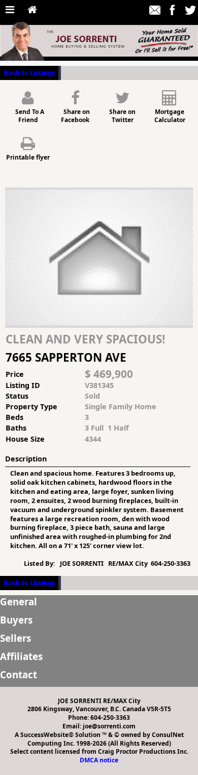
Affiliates (21, 656)
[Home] (32, 10)
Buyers (16, 619)
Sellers (15, 638)
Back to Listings (29, 72)
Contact (18, 674)
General (18, 601)
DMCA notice (99, 760)
